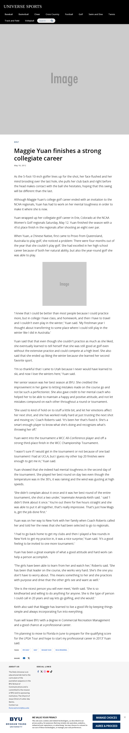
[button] (124, 717)
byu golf (26, 650)
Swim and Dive (96, 14)
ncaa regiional (61, 650)
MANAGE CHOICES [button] (106, 717)
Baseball (9, 14)
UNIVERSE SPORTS (23, 6)
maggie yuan (46, 650)
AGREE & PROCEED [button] (106, 726)
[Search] (52, 20)
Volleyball (29, 20)
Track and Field (12, 20)
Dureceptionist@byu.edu (19, 708)
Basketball (24, 14)
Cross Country (52, 14)
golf (35, 650)
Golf (81, 14)
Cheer (37, 14)
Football (69, 14)
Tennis (111, 14)
